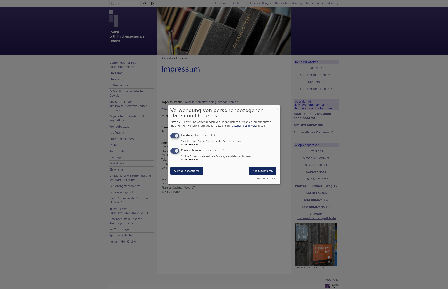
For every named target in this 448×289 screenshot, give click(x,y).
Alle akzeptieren (263, 170)
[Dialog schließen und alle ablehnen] (277, 107)
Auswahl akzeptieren (187, 170)
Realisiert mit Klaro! (266, 178)
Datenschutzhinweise (244, 125)
